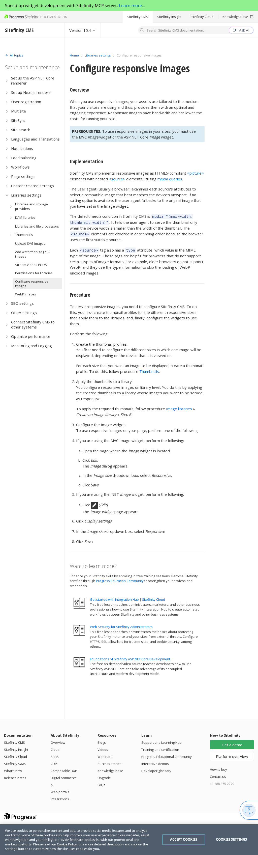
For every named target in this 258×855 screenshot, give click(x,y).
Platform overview (232, 756)
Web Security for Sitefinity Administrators (121, 626)
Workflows (20, 167)
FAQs (101, 785)
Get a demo (232, 744)
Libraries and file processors (37, 226)
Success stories (109, 763)
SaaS (55, 756)
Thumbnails (24, 234)
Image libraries (179, 408)
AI (52, 785)
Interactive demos (155, 763)
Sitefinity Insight (169, 16)
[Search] (142, 30)
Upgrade (104, 778)
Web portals (60, 792)
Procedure (80, 294)
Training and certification (160, 749)
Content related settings (32, 185)
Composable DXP (64, 770)
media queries (169, 178)
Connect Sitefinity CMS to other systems (33, 324)
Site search (20, 129)
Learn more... (132, 5)
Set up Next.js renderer (31, 92)
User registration (26, 101)
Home (74, 55)
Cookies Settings (231, 839)
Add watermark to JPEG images (32, 254)
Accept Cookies (184, 839)
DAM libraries (25, 217)
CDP (54, 763)
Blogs (102, 742)
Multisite (18, 111)
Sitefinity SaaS (15, 763)
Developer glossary (156, 770)
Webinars (105, 756)
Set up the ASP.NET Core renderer (32, 80)
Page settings (23, 176)
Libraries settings (26, 195)
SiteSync (18, 120)
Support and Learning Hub (161, 742)
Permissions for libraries (34, 273)
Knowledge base (110, 770)
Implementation (86, 161)
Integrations (60, 799)
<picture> (195, 173)
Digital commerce (64, 778)
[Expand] (7, 80)
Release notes (15, 778)
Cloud (55, 749)
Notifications (22, 148)
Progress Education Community (120, 580)
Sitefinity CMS (137, 16)
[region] (129, 839)
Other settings (24, 312)
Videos (103, 749)
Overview (79, 89)
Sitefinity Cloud (201, 16)
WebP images (25, 294)
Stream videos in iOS (31, 264)
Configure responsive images (31, 283)
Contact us (218, 776)
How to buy (218, 769)
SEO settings (22, 303)
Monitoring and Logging (31, 345)
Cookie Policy (67, 844)
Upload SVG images (30, 243)
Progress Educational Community (166, 756)
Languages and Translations (35, 139)
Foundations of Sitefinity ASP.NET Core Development (130, 659)
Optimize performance (30, 336)
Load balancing (24, 157)
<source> (117, 178)
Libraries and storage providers (31, 206)
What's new (13, 770)
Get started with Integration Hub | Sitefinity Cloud (127, 599)
